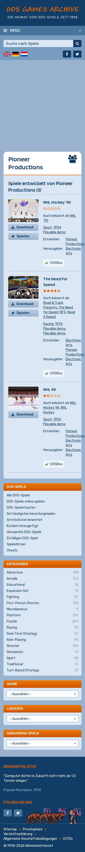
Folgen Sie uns (18, 802)
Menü (15, 30)
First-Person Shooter (42, 603)
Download (25, 227)
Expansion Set (42, 591)
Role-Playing (42, 640)
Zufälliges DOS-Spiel (22, 538)
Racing (48, 324)
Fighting (42, 597)
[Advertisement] (42, 102)
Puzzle (42, 621)
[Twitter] (77, 54)
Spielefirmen (16, 544)
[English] (7, 54)
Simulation (42, 652)
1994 (57, 228)
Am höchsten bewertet (24, 520)
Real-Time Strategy (42, 634)
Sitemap (10, 829)
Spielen (23, 236)
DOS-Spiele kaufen (21, 508)
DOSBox (56, 373)
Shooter (42, 646)
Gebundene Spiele (23, 733)
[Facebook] (67, 54)
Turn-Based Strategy (42, 670)
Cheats (12, 550)
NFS (63, 312)
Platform (42, 615)
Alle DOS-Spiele (18, 495)
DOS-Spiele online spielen (26, 501)
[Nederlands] (24, 54)
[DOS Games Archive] (42, 12)
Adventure (42, 573)
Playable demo (54, 232)
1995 (59, 324)
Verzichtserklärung (18, 834)
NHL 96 (49, 389)
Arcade (42, 579)
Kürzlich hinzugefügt (22, 526)
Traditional (42, 664)
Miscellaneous (42, 609)
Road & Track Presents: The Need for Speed (58, 307)
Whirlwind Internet (39, 846)
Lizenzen (15, 708)
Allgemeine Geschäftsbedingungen (30, 839)
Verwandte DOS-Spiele (24, 532)
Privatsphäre (32, 829)
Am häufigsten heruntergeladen (31, 514)
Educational (42, 585)
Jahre (12, 684)
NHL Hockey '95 (57, 202)
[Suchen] (77, 43)
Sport (47, 228)
